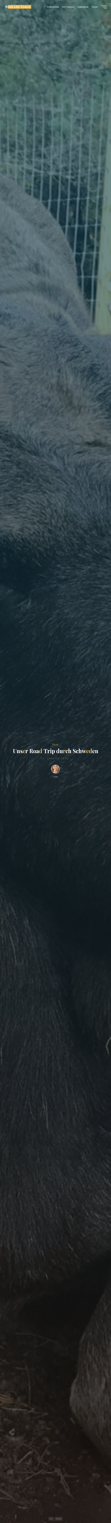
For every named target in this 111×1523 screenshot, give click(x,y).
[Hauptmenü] (104, 6)
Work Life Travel (17, 7)
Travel (55, 744)
